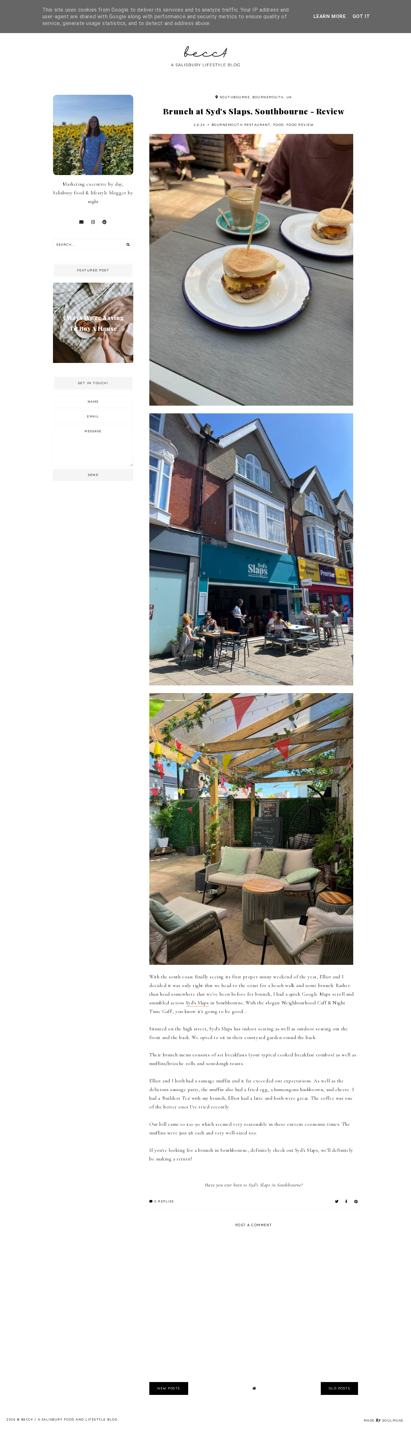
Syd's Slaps (197, 1003)
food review (300, 125)
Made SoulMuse (384, 1420)
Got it (361, 16)
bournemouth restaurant (241, 125)
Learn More (329, 16)
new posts (168, 1388)
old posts (339, 1388)
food (278, 125)
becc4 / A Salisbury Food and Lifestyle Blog (70, 1419)
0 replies (163, 1201)
